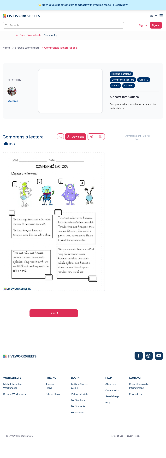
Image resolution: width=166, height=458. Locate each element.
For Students (78, 406)
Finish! (53, 313)
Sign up (155, 25)
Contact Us (135, 393)
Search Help (112, 396)
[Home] (21, 15)
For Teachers (78, 400)
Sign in (143, 25)
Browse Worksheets (14, 393)
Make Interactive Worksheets (12, 385)
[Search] (6, 25)
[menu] (161, 16)
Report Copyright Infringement (139, 385)
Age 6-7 (143, 79)
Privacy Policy (133, 435)
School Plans (53, 393)
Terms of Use (116, 435)
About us (110, 383)
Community (112, 390)
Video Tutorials (79, 393)
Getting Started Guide (79, 385)
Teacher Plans (50, 385)
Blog (107, 402)
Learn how (121, 4)
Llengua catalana (121, 74)
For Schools (77, 412)
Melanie (12, 101)
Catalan (128, 85)
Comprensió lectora (123, 79)
